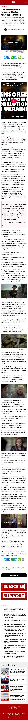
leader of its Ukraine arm (9, 509)
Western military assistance (8, 331)
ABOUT (4, 713)
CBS (23, 568)
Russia (3, 569)
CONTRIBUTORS (21, 713)
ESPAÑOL (16, 714)
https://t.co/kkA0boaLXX (9, 219)
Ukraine (8, 569)
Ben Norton (11, 29)
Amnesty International (15, 568)
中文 (20, 714)
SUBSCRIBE (10, 714)
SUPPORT (9, 713)
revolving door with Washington (9, 489)
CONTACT (14, 713)
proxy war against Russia (8, 78)
